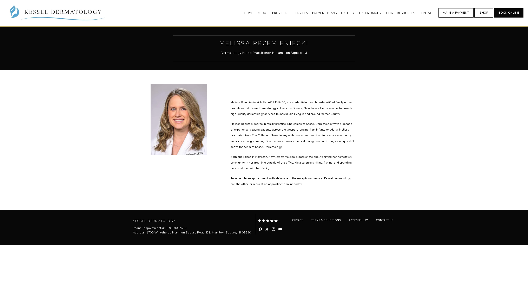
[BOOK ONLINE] (509, 17)
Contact (427, 13)
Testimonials (370, 13)
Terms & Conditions (326, 220)
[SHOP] (484, 17)
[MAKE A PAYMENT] (456, 17)
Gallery (348, 13)
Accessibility (358, 220)
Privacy (297, 220)
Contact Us (384, 220)
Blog (389, 13)
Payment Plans (324, 13)
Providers (280, 13)
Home (248, 13)
